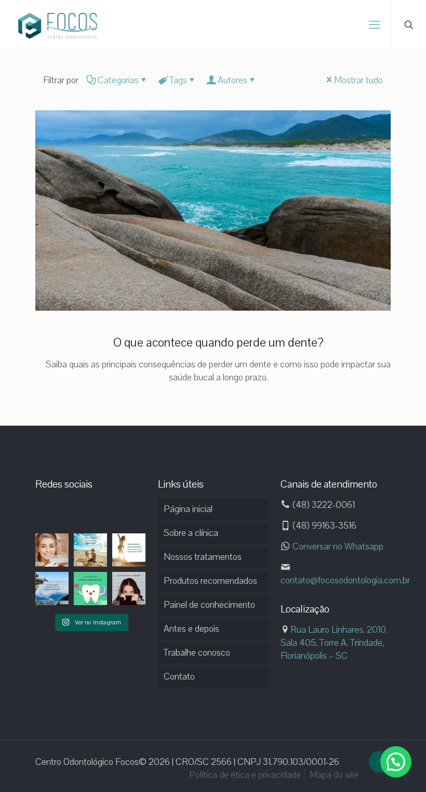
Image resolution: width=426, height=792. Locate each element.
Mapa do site (334, 775)
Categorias (118, 80)
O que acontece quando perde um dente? (218, 342)
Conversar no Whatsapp (336, 546)
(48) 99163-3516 (323, 525)
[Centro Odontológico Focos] (59, 25)
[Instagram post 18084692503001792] (52, 588)
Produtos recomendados (210, 580)
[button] (395, 761)
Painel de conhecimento (209, 604)
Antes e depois (191, 628)
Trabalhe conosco (197, 652)
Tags (178, 80)
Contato (179, 676)
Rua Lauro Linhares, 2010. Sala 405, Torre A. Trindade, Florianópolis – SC (334, 642)
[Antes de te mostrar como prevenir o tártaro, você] (128, 588)
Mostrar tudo (358, 80)
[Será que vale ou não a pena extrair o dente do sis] (90, 588)
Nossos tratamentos (203, 557)
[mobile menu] (374, 25)
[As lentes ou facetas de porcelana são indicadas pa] (52, 550)
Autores (232, 80)
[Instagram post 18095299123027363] (90, 550)
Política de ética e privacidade (245, 775)
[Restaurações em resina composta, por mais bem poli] (128, 550)
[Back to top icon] (380, 762)
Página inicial (188, 509)
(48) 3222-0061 (322, 505)
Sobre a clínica (191, 533)
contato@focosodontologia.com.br (345, 580)
